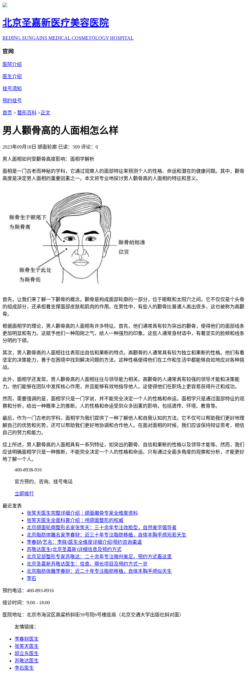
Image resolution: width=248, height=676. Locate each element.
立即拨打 (24, 493)
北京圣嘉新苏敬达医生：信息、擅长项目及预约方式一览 (87, 563)
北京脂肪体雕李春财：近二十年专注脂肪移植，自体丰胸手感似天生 (99, 571)
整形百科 (27, 112)
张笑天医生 (27, 646)
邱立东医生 (27, 653)
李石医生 (24, 668)
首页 (7, 112)
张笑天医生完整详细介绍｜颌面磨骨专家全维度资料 (82, 513)
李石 (31, 578)
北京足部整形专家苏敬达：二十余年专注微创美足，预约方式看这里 (99, 556)
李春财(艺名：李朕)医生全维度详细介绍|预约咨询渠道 (84, 542)
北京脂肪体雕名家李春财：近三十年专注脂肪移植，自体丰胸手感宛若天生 (106, 534)
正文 (45, 112)
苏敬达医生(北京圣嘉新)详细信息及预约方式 (74, 549)
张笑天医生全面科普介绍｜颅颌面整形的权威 (75, 520)
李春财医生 (27, 639)
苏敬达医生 (27, 660)
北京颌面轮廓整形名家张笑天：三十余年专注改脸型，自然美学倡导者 (102, 527)
